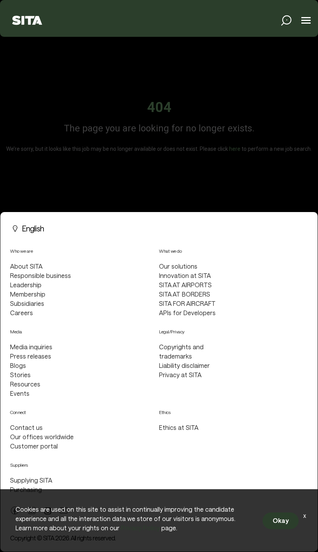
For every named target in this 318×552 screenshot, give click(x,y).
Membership (27, 294)
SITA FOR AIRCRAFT (187, 303)
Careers (21, 312)
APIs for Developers (187, 312)
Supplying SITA (31, 480)
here (234, 149)
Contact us (26, 427)
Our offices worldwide (42, 436)
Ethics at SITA (179, 427)
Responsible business (40, 275)
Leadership (25, 284)
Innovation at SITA (185, 275)
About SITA (26, 266)
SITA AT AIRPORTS (185, 284)
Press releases (30, 356)
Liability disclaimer (184, 365)
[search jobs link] (286, 20)
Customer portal (34, 446)
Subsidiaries (27, 303)
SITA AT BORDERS (184, 294)
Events (19, 393)
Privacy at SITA (180, 374)
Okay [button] (281, 520)
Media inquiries (31, 346)
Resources (25, 384)
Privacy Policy (140, 527)
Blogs (18, 365)
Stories (20, 374)
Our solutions (178, 266)
